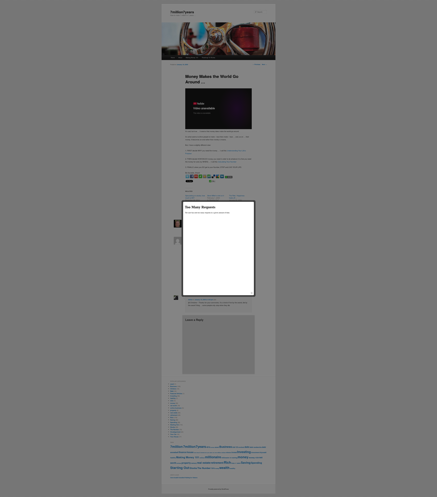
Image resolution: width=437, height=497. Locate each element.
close (251, 293)
